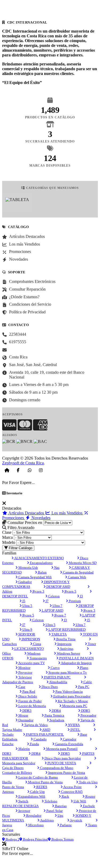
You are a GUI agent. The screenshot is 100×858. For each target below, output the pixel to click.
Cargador (69, 739)
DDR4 (56, 711)
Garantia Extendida (68, 744)
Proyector (25, 672)
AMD (46, 730)
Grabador (25, 582)
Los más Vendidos (66, 513)
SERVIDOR (26, 634)
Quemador (25, 720)
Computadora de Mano (56, 768)
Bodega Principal (35, 839)
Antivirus (66, 649)
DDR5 (85, 711)
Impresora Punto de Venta (66, 773)
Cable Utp (37, 792)
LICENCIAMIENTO (29, 649)
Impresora (64, 644)
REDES (41, 787)
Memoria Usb (28, 568)
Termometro (38, 658)
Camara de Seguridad (78, 572)
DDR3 (26, 711)
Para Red (28, 691)
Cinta (36, 644)
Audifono (46, 820)
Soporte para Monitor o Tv (67, 672)
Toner (91, 644)
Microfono (35, 825)
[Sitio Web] (7, 470)
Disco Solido (27, 696)
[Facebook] (18, 470)
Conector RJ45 (71, 792)
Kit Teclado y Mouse (72, 701)
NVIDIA (73, 725)
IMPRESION (30, 639)
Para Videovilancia (69, 691)
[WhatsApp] (29, 470)
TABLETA (59, 634)
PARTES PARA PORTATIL (44, 734)
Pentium (74, 601)
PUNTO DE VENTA (61, 763)
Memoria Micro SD (82, 563)
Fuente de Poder (30, 701)
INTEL (75, 730)
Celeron (53, 596)
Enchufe (88, 806)
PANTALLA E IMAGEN (76, 658)
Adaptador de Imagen (76, 663)
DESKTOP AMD (58, 587)
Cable (87, 682)
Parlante (65, 825)
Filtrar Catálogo (20, 548)
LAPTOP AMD (52, 610)
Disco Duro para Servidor (62, 758)
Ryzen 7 (60, 615)
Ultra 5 (27, 606)
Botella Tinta (65, 639)
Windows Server (68, 653)
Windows (33, 653)
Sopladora (56, 720)
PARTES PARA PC (57, 677)
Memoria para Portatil (61, 749)
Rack (65, 796)
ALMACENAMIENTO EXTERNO (39, 558)
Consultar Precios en (24, 522)
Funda (34, 744)
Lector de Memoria (32, 706)
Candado (40, 739)
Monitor (24, 668)
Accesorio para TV (31, 663)
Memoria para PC (74, 706)
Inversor (24, 811)
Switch (23, 801)
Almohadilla (58, 682)
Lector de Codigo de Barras (38, 777)
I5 (23, 601)
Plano (83, 668)
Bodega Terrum (62, 839)
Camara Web (76, 577)
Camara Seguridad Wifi (35, 577)
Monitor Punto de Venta (45, 782)
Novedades (40, 517)
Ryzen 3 (38, 591)
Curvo (55, 668)
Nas (56, 568)
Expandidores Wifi (31, 796)
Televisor (25, 677)
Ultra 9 (27, 630)
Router (90, 796)
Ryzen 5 (70, 591)
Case (21, 687)
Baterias (60, 806)
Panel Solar (54, 811)
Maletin (24, 749)
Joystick (75, 820)
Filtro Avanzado (20, 527)
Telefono (50, 801)
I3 (81, 596)
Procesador (88, 715)
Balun (42, 572)
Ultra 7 (57, 606)
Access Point (72, 787)
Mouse (23, 715)
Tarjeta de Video (35, 725)
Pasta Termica (54, 715)
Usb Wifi (79, 801)
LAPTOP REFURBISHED (67, 630)
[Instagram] (41, 470)
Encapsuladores (41, 563)
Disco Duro (49, 687)
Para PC (83, 687)
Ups (60, 815)
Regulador (33, 815)
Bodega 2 (12, 839)
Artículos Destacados (26, 513)
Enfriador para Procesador (71, 696)
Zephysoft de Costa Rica (23, 463)
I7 (47, 601)
